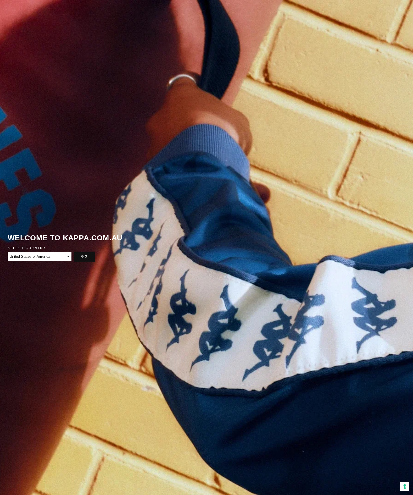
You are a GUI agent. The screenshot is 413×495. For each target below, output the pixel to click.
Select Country (27, 248)
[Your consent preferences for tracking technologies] (404, 486)
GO (84, 256)
